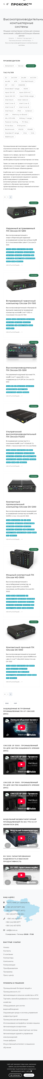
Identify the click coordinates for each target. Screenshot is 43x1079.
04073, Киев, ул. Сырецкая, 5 (18, 903)
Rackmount (9, 129)
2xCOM (14, 77)
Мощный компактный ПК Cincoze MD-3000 (20, 576)
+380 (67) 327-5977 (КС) (15, 907)
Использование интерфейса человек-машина (21, 1023)
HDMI (26, 89)
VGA (25, 133)
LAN (6, 114)
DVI (13, 85)
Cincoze (31, 66)
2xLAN (23, 77)
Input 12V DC (10, 92)
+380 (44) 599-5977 (13, 922)
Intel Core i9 (24, 107)
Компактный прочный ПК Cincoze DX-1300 (20, 648)
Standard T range (12, 133)
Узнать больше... (13, 265)
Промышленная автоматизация (15, 1020)
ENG (7, 703)
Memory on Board (19, 114)
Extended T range (12, 89)
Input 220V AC (25, 92)
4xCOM (33, 77)
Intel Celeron (23, 100)
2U (6, 77)
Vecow (20, 66)
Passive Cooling (11, 122)
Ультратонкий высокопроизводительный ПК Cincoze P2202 (21, 434)
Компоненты (8, 961)
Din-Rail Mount (27, 81)
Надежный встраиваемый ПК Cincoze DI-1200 (20, 229)
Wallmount (9, 137)
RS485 (30, 129)
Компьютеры (8, 958)
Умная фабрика (9, 1041)
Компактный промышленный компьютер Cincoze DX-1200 (21, 504)
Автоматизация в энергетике (14, 1027)
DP (6, 85)
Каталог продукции (24, 38)
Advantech (9, 66)
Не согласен (15, 1075)
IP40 (19, 111)
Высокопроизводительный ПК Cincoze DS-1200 (21, 369)
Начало (11, 38)
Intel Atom (9, 100)
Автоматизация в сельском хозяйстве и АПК (20, 995)
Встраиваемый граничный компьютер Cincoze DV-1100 (21, 302)
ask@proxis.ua (12, 930)
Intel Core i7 (10, 107)
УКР (15, 703)
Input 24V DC (10, 96)
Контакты (7, 951)
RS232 (21, 129)
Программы (7, 972)
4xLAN (7, 81)
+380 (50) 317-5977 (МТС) (15, 911)
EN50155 (22, 85)
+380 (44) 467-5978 (13, 926)
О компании (8, 954)
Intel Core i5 (24, 103)
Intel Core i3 (10, 103)
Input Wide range (27, 96)
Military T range (25, 118)
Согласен (29, 1075)
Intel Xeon (9, 111)
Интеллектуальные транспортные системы (20, 1030)
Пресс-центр (8, 975)
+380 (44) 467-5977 (14, 919)
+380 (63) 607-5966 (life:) (15, 914)
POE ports (21, 125)
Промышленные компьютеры (20, 40)
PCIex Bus (9, 125)
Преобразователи (10, 968)
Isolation (28, 111)
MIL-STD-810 (10, 118)
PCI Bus (25, 122)
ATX (15, 81)
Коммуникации (9, 965)
